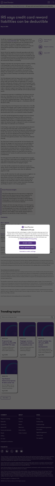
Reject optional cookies (27, 247)
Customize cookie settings (28, 251)
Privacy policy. (33, 238)
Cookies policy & (24, 238)
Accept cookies (27, 243)
